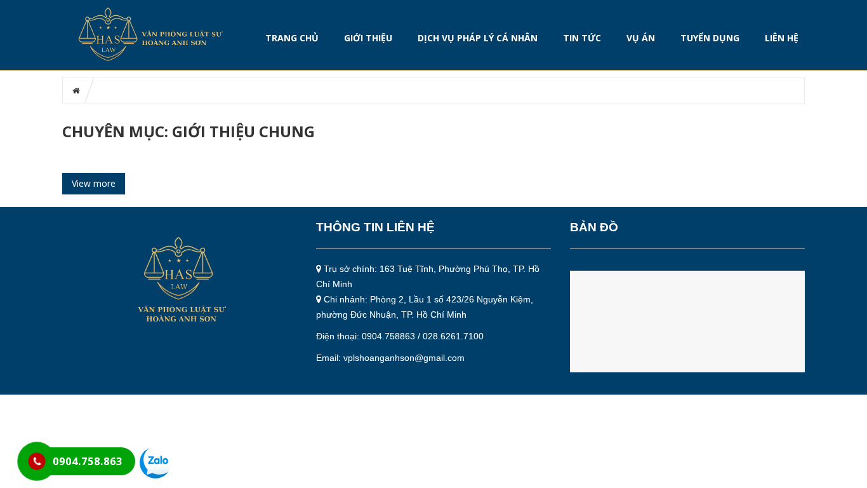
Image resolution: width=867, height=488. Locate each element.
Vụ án (640, 38)
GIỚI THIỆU (368, 38)
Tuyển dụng (709, 38)
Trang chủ (292, 38)
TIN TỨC (582, 38)
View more (94, 183)
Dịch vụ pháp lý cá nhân (478, 38)
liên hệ (781, 38)
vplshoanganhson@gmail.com (404, 358)
